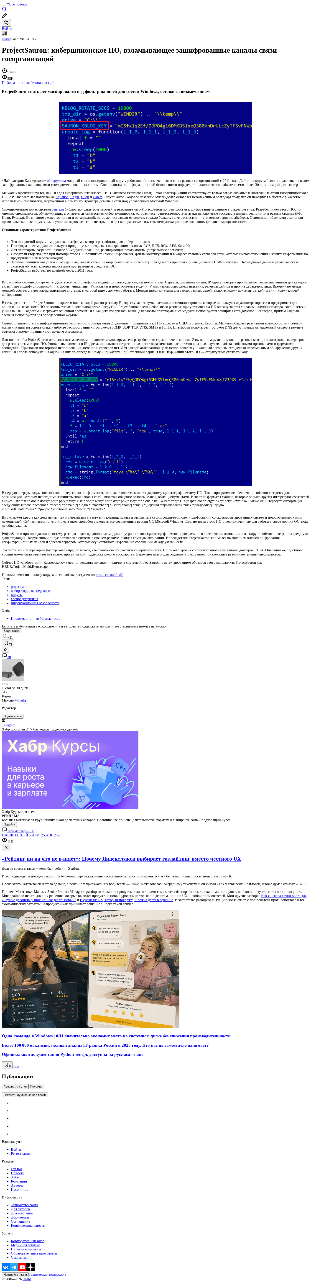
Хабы (15, 1177)
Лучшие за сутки (15, 1086)
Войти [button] (7, 29)
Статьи (16, 1169)
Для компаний (22, 1213)
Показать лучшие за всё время (25, 1095)
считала (58, 209)
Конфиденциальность (28, 1225)
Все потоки (18, 4)
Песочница (19, 1189)
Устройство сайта (24, 1205)
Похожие (36, 1086)
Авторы (17, 1185)
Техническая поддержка (47, 1274)
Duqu (85, 197)
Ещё (16, 1066)
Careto (97, 197)
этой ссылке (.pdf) (109, 575)
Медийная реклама (25, 1245)
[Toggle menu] (3, 5)
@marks (20, 700)
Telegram (8, 725)
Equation (62, 197)
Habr (27, 1279)
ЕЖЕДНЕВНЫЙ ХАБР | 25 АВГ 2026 (31, 835)
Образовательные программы (34, 1253)
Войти (16, 1149)
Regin (74, 197)
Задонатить (12, 631)
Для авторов (20, 1209)
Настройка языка (15, 1274)
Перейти (9, 824)
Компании (19, 1181)
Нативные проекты (26, 1249)
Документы (20, 1217)
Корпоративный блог (27, 1241)
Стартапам (19, 1257)
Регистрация (21, 1153)
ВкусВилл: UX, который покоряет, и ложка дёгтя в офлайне (126, 900)
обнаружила (56, 181)
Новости (17, 1173)
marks (6, 39)
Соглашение (20, 1221)
